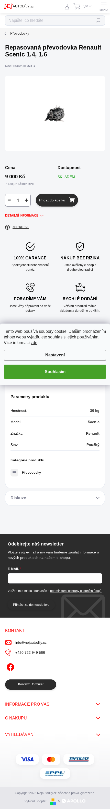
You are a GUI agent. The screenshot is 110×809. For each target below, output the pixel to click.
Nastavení (55, 355)
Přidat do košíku (52, 200)
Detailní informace (21, 215)
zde (34, 342)
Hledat (98, 20)
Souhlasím (55, 371)
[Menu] (103, 6)
